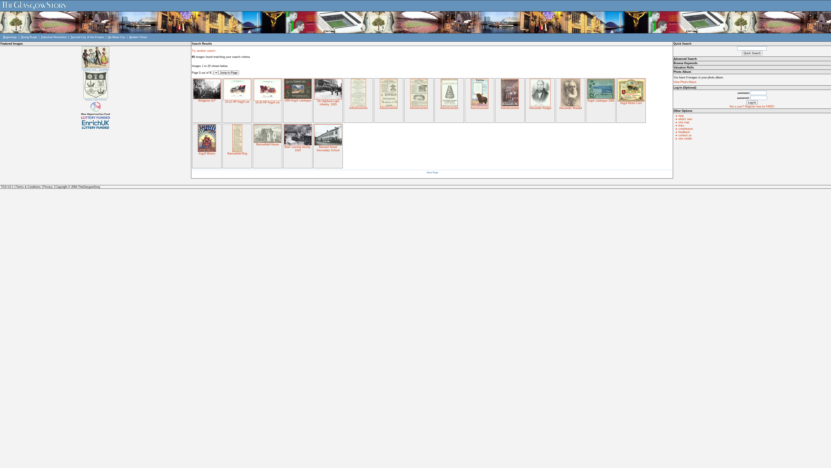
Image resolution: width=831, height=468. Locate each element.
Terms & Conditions (28, 186)
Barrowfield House (267, 144)
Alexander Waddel (570, 108)
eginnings (10, 37)
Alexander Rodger (540, 108)
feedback (684, 132)
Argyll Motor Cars (631, 103)
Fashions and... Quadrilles (95, 69)
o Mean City (116, 37)
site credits (685, 138)
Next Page (432, 172)
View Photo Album (684, 82)
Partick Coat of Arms (95, 99)
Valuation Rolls (683, 67)
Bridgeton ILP (207, 100)
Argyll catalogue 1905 (600, 100)
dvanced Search (685, 58)
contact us (685, 135)
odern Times (138, 37)
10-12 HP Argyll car (237, 101)
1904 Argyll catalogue (297, 100)
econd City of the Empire (87, 37)
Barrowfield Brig (237, 153)
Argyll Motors (207, 153)
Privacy (48, 186)
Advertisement (358, 108)
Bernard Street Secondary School (328, 148)
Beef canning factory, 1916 (298, 148)
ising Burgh (29, 37)
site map (683, 122)
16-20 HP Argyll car (267, 102)
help (681, 115)
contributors (685, 128)
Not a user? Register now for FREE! (752, 106)
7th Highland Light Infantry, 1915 (328, 102)
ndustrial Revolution (54, 37)
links (681, 125)
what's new (685, 119)
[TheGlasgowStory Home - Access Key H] (36, 5)
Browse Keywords (685, 63)
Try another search (203, 50)
